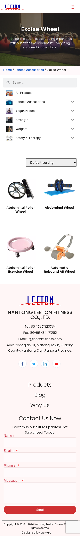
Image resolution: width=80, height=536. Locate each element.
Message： (13, 480)
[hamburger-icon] (72, 7)
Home (7, 70)
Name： (9, 435)
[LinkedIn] (45, 364)
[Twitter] (34, 364)
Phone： (10, 465)
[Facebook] (22, 364)
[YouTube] (56, 364)
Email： (10, 450)
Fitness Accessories (29, 70)
